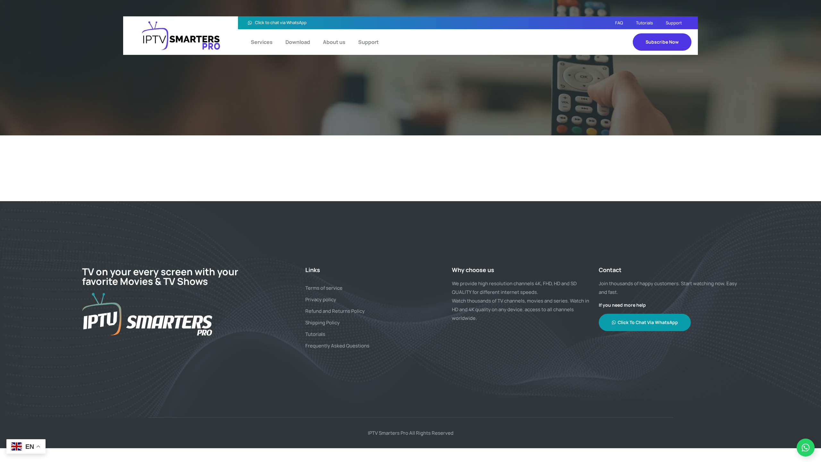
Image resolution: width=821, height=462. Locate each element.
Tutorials (644, 23)
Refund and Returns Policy (335, 311)
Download (297, 42)
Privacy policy (320, 299)
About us (334, 42)
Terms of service (324, 288)
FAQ (619, 23)
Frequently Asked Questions (337, 345)
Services (262, 42)
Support (674, 23)
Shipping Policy (322, 322)
